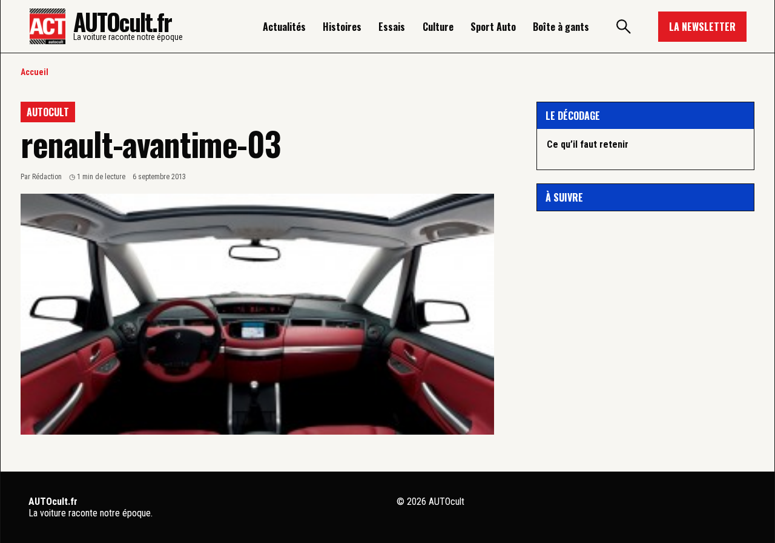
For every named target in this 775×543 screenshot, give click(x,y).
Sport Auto (493, 26)
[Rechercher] (623, 26)
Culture (438, 26)
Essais (391, 26)
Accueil (34, 72)
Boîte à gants (561, 26)
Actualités (284, 26)
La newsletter (702, 26)
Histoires (342, 26)
